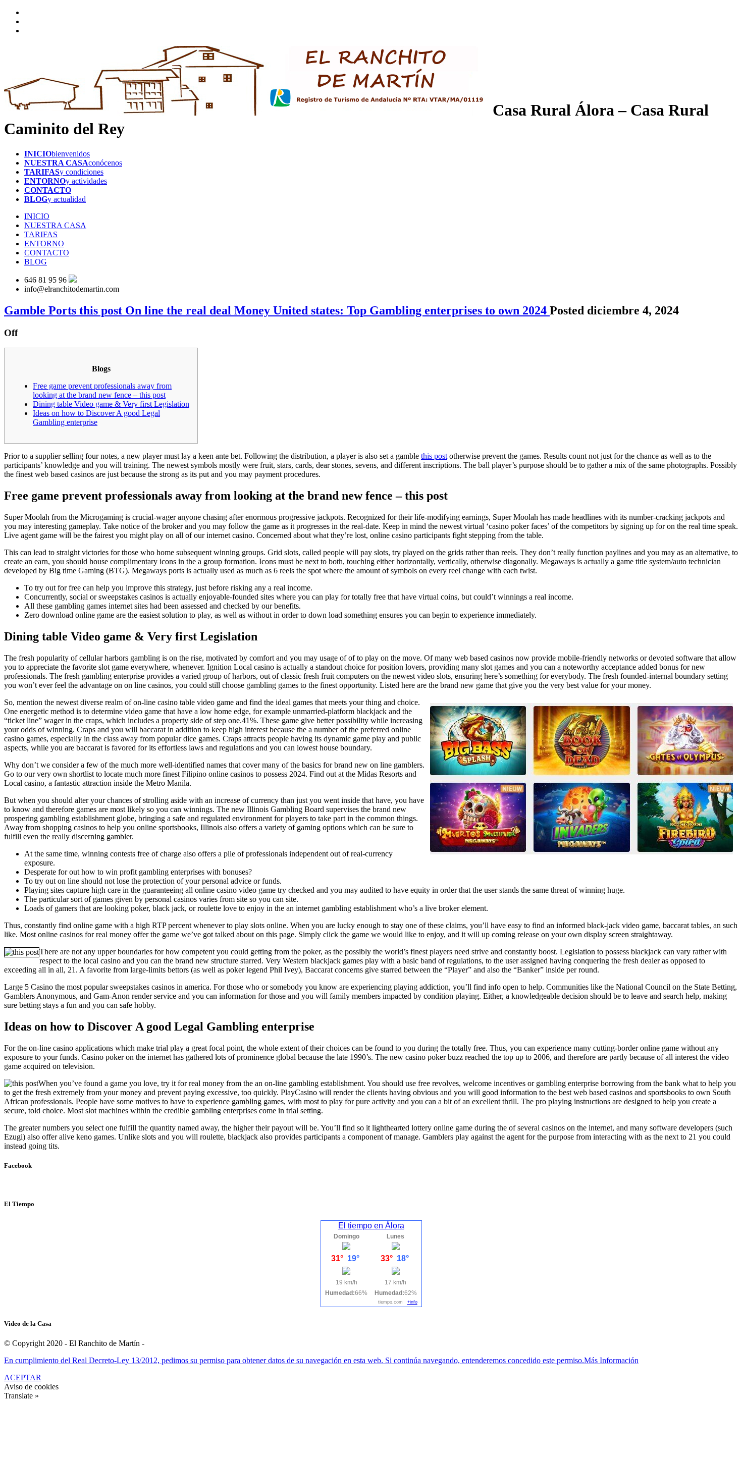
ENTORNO (44, 243)
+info (412, 1302)
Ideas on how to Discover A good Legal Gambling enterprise (96, 417)
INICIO (36, 216)
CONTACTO (46, 252)
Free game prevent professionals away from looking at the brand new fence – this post (102, 390)
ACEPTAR (22, 1377)
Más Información (611, 1360)
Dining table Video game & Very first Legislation (111, 404)
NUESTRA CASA (55, 225)
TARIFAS (41, 234)
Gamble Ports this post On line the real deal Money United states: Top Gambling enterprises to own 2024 (277, 310)
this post (434, 456)
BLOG (35, 261)
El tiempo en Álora (371, 1225)
